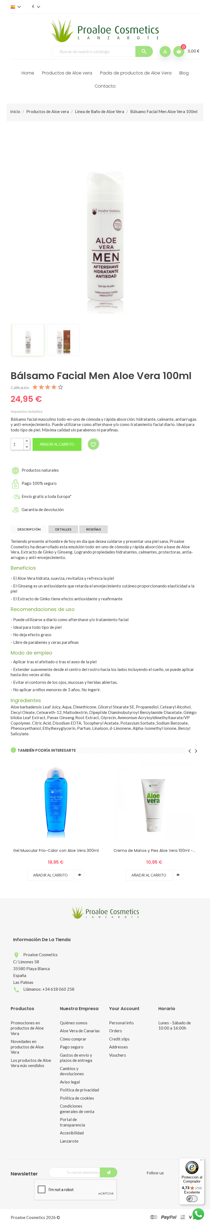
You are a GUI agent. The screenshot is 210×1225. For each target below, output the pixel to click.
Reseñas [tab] (93, 529)
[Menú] (201, 1161)
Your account (124, 1008)
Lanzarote (69, 1140)
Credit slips (119, 1038)
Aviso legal (70, 1081)
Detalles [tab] (63, 529)
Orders (115, 1030)
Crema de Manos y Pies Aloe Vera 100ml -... (154, 850)
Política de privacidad (79, 1089)
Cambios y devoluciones (72, 1071)
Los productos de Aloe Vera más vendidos (31, 1063)
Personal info (121, 1022)
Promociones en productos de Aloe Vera (27, 1028)
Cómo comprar (73, 1038)
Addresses (118, 1046)
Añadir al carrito (57, 444)
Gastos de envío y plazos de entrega (76, 1058)
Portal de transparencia (72, 1122)
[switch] (191, 1198)
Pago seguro (71, 1046)
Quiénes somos (74, 1022)
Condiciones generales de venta (77, 1108)
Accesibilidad (72, 1132)
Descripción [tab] (29, 529)
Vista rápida (79, 875)
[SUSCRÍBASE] (108, 1172)
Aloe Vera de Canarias (80, 1030)
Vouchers (117, 1055)
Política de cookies (77, 1098)
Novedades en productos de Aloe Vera (27, 1046)
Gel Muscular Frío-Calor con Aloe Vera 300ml (56, 850)
